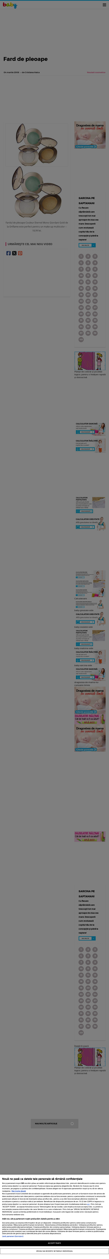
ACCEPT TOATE (54, 1243)
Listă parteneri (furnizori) (12, 1236)
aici (88, 1204)
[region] (54, 1217)
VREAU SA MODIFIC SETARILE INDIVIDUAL (54, 1251)
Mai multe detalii (18, 1191)
